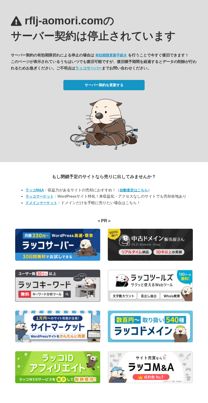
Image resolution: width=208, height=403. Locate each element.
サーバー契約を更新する (104, 85)
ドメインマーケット (41, 203)
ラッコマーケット (39, 196)
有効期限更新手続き (111, 55)
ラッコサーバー (88, 68)
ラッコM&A (34, 190)
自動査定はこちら (134, 190)
